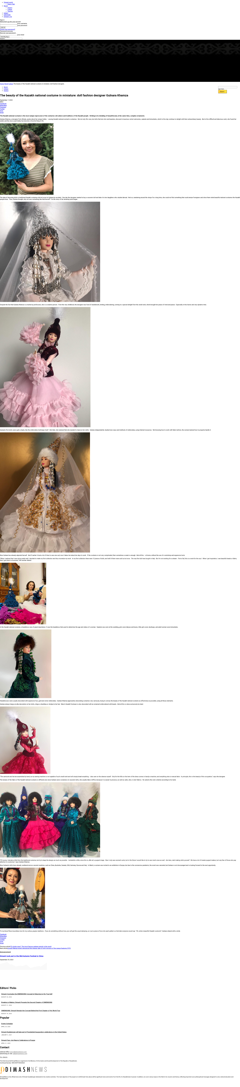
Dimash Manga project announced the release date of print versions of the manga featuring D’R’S (39, 948)
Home (2, 84)
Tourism (10, 11)
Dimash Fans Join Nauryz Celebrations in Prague (18, 1040)
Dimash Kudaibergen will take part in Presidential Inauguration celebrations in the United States (34, 1032)
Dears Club (11, 4)
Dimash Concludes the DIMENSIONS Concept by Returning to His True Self (26, 994)
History (10, 8)
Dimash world (8, 2)
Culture (10, 9)
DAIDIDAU (7, 15)
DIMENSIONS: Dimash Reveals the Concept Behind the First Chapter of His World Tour (30, 1011)
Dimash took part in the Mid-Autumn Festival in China (21, 956)
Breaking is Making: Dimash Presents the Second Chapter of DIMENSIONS (26, 1002)
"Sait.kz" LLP (40, 1084)
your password (22, 25)
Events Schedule (7, 1024)
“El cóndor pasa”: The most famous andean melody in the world (30, 946)
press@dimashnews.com (18, 1052)
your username (22, 23)
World (6, 6)
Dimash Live (8, 17)
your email (20, 35)
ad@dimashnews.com (20, 1054)
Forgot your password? (7, 29)
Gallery (6, 13)
